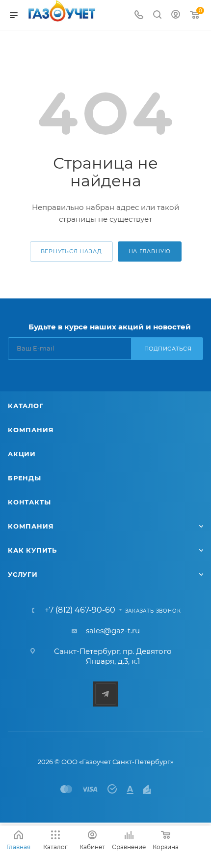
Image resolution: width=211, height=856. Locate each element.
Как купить (32, 550)
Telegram (105, 694)
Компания (30, 430)
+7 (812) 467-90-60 (80, 610)
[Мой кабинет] (175, 15)
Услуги (23, 574)
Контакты (29, 502)
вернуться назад (71, 251)
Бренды (24, 478)
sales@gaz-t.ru (113, 630)
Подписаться (168, 348)
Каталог (26, 406)
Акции (22, 454)
